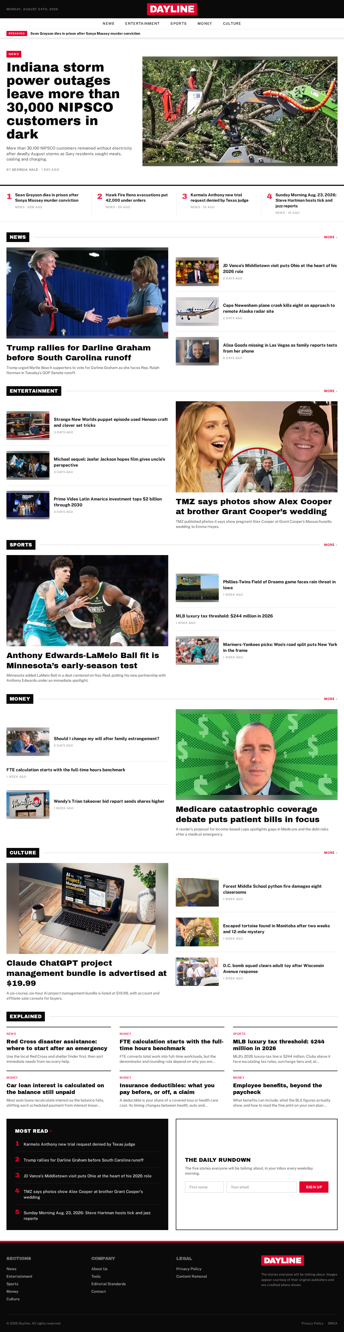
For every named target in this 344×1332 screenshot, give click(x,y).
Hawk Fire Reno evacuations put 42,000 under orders (137, 198)
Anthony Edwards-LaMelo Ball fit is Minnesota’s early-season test (82, 660)
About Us (99, 1269)
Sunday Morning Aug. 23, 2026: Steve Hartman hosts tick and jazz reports (305, 200)
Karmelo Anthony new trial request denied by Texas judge (220, 198)
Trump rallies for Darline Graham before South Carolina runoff (78, 352)
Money (205, 24)
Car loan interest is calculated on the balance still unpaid (55, 1088)
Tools (96, 1276)
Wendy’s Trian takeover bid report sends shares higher (109, 801)
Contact (98, 1291)
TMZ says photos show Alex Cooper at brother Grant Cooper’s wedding (254, 506)
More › (331, 237)
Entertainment (142, 24)
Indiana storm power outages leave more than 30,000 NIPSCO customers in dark (63, 100)
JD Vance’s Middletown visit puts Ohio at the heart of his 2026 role (280, 268)
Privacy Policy (189, 1269)
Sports (178, 24)
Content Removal (191, 1276)
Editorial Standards (108, 1284)
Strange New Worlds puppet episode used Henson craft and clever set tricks (111, 422)
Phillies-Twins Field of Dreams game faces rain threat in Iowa (279, 584)
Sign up (314, 1187)
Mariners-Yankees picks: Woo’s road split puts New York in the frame (280, 647)
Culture (232, 24)
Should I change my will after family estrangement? (106, 738)
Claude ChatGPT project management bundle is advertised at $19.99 (86, 973)
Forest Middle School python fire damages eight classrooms (272, 889)
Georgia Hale (25, 170)
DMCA (333, 1323)
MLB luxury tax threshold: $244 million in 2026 (224, 616)
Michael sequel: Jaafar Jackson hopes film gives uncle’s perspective (109, 462)
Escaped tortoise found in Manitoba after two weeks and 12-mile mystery (276, 928)
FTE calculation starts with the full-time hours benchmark (65, 769)
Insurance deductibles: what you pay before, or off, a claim (167, 1088)
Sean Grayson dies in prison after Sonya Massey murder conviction (85, 33)
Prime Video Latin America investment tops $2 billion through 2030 (108, 501)
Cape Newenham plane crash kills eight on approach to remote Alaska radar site (279, 308)
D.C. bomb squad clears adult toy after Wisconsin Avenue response (273, 968)
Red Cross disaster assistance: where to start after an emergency (56, 1045)
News (108, 24)
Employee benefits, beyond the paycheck (277, 1088)
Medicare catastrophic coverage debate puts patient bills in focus (248, 814)
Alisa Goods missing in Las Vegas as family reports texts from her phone (280, 348)
